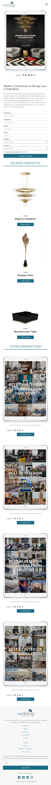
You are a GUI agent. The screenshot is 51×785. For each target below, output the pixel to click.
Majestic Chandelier (25, 218)
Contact (25, 743)
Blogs (25, 729)
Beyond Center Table (25, 331)
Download (25, 434)
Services (25, 738)
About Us (26, 726)
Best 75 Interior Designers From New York (25, 425)
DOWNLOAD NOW (25, 156)
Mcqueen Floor (25, 275)
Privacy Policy (25, 752)
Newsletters (26, 735)
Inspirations (25, 732)
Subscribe (25, 768)
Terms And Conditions (25, 749)
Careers (25, 746)
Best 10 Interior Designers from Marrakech (25, 513)
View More (25, 224)
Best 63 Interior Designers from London (25, 602)
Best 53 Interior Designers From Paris (25, 690)
